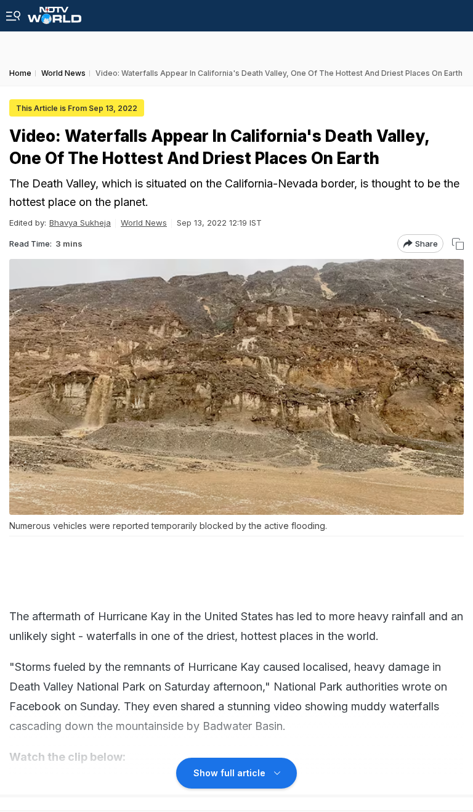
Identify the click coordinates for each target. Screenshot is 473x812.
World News (144, 223)
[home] (54, 12)
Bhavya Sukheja (80, 223)
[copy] (458, 244)
